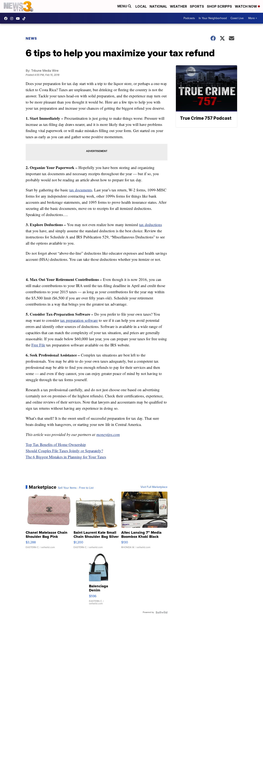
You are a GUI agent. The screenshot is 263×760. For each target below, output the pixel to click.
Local (141, 6)
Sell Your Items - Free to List (75, 487)
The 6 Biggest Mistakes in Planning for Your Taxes (66, 456)
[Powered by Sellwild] (161, 612)
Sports (197, 6)
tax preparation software (79, 320)
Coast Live (237, 18)
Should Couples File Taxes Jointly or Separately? (64, 450)
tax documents (80, 189)
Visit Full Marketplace (154, 487)
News (31, 38)
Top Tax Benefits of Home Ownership (56, 444)
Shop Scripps (219, 6)
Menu (122, 6)
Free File (38, 344)
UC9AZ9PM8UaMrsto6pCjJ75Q (19, 18)
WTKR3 (6, 18)
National (158, 6)
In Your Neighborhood (213, 18)
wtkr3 (12, 18)
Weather (178, 6)
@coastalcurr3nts (25, 18)
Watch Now (246, 6)
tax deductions (150, 224)
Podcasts (189, 18)
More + (252, 18)
